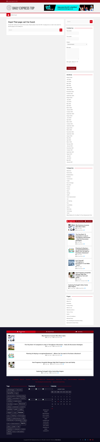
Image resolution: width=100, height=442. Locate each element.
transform (10, 429)
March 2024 (69, 121)
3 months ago (73, 288)
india (15, 412)
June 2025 (69, 101)
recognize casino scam (16, 418)
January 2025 (70, 109)
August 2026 (69, 77)
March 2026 (69, 87)
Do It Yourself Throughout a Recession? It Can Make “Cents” (83, 263)
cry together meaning (17, 401)
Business (69, 176)
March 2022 (69, 142)
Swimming (69, 209)
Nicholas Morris (80, 230)
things (13, 426)
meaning (13, 415)
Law (67, 199)
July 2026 (69, 79)
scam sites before (18, 420)
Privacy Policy (70, 305)
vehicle (9, 431)
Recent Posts (80, 221)
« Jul (52, 408)
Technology (69, 211)
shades (25, 420)
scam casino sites (10, 420)
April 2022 (69, 140)
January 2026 (70, 89)
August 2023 (69, 128)
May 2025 (69, 103)
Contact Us (69, 299)
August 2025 (69, 97)
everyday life (22, 406)
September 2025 (70, 95)
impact (9, 412)
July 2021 (69, 156)
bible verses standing (11, 396)
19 (58, 401)
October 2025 (70, 93)
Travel (68, 213)
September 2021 (70, 152)
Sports (68, 207)
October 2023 (70, 123)
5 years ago (79, 228)
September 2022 (70, 134)
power (9, 418)
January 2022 (70, 146)
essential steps (15, 406)
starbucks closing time (15, 423)
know (20, 412)
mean (8, 415)
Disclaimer (69, 303)
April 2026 (69, 85)
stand (8, 423)
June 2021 (69, 158)
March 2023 (69, 129)
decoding (9, 404)
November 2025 (70, 91)
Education (69, 184)
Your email (69, 36)
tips (18, 426)
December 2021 (70, 148)
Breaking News (70, 174)
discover (22, 404)
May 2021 (69, 160)
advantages (11, 390)
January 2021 (70, 162)
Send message (71, 68)
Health (68, 195)
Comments (89, 221)
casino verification (16, 398)
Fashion (68, 187)
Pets (68, 203)
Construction (69, 178)
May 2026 (69, 83)
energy (9, 406)
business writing (21, 396)
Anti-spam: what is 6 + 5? (72, 61)
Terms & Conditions (71, 316)
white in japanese (20, 431)
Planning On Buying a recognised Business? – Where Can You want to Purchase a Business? (83, 250)
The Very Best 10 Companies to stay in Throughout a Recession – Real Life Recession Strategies (83, 237)
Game (68, 191)
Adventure (69, 170)
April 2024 (69, 119)
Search (61, 30)
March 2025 (69, 107)
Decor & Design (70, 182)
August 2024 (69, 115)
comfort (23, 398)
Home (68, 314)
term (23, 423)
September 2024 (70, 113)
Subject (68, 42)
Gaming (68, 193)
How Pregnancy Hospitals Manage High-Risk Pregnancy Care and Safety (83, 275)
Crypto (68, 180)
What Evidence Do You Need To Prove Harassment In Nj (79, 215)
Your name (69, 30)
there (8, 426)
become (19, 390)
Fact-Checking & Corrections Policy (75, 320)
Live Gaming (69, 201)
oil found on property (21, 415)
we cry (14, 431)
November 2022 (70, 132)
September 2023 (70, 125)
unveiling (23, 429)
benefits (10, 393)
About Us (69, 301)
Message (69, 47)
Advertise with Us (70, 309)
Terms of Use (70, 312)
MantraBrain (58, 439)
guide (15, 409)
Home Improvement (71, 197)
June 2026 (69, 81)
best (17, 393)
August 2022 (69, 136)
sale (23, 418)
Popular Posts (72, 221)
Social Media (69, 205)
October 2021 (70, 150)
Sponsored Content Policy (72, 322)
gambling (9, 409)
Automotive (69, 172)
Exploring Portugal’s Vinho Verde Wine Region (78, 285)
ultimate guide (17, 429)
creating (9, 401)
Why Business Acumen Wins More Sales (82, 226)
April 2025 (69, 105)
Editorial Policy (70, 318)
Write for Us (69, 307)
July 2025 (69, 99)
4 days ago (79, 279)
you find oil (9, 433)
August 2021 (69, 154)
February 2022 (70, 144)
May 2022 (69, 138)
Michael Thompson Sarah (82, 280)
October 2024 (70, 111)
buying (9, 398)
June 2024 (69, 117)
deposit (15, 404)
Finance (68, 188)
